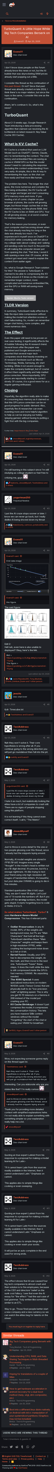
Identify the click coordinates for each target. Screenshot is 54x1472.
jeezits (17, 693)
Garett (12, 1365)
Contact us (41, 1456)
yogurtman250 (21, 497)
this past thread (12, 86)
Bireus (12, 1401)
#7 (48, 780)
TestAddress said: (14, 1066)
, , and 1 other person (24, 680)
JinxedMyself (21, 831)
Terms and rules (9, 1459)
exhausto (13, 1380)
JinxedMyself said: (15, 1094)
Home (5, 1461)
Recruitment (24, 1380)
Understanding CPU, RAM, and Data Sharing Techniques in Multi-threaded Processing (28, 1359)
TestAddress (21, 726)
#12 (48, 1276)
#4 (48, 550)
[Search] (7, 13)
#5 (48, 704)
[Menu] (4, 4)
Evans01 (20, 41)
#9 (48, 1053)
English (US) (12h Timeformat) (18, 1456)
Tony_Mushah (15, 1347)
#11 (48, 1208)
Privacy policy (27, 1459)
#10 (48, 1150)
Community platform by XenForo (26, 1465)
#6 (48, 738)
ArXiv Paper (34, 430)
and (22, 715)
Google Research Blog (21, 430)
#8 (48, 842)
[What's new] (47, 13)
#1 (49, 62)
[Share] (44, 62)
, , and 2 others (23, 440)
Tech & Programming (32, 1347)
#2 (48, 465)
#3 (48, 508)
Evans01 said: (12, 556)
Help (40, 1459)
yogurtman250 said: (15, 786)
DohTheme (22, 1468)
